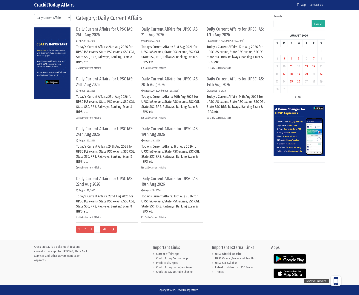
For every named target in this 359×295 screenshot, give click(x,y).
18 (291, 74)
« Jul (298, 97)
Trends (219, 272)
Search (278, 16)
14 (313, 66)
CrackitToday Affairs (54, 5)
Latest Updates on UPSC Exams (234, 267)
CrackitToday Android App (172, 258)
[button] (336, 281)
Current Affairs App (167, 254)
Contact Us (316, 5)
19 (298, 74)
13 (306, 66)
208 (105, 229)
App (302, 5)
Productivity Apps (167, 263)
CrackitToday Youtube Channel (174, 272)
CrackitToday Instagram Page (174, 267)
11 (291, 66)
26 (298, 81)
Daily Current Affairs (90, 68)
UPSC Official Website (228, 254)
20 (306, 74)
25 (291, 81)
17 (284, 74)
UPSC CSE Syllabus (226, 263)
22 (321, 74)
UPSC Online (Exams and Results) (235, 258)
